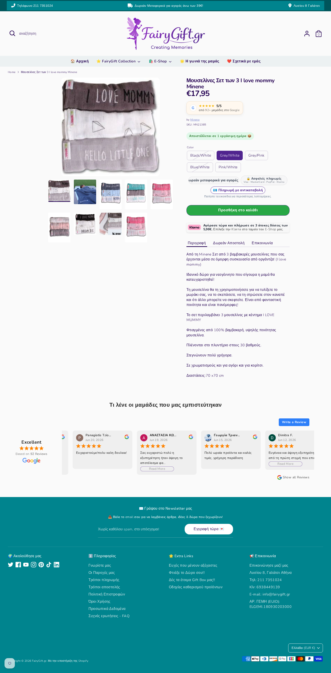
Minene (195, 119)
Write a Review (294, 422)
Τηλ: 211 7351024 (265, 579)
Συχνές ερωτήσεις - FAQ (109, 616)
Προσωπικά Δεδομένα (107, 608)
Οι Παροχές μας (101, 572)
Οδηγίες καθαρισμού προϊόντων (195, 587)
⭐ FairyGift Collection (116, 61)
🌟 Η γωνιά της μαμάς (199, 61)
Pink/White (228, 167)
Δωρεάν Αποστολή (229, 243)
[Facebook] (18, 564)
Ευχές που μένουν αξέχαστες (193, 565)
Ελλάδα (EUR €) (303, 648)
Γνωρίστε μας (99, 565)
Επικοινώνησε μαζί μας (268, 565)
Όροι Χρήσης (99, 601)
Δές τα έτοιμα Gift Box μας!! (192, 579)
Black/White (200, 155)
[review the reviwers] (115, 438)
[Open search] (12, 33)
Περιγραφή (197, 243)
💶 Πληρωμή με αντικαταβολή (238, 190)
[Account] (306, 33)
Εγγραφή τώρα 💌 (209, 529)
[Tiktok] (49, 564)
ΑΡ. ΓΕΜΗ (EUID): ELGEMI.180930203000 (270, 604)
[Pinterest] (41, 564)
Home (12, 72)
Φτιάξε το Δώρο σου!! (187, 572)
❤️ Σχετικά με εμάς (244, 61)
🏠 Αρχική (79, 61)
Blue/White (200, 167)
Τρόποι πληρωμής (104, 579)
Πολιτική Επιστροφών (106, 594)
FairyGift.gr (39, 661)
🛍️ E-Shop (158, 61)
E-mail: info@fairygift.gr (269, 594)
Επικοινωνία (262, 243)
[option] (110, 129)
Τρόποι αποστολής (104, 587)
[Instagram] (33, 564)
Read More (146, 469)
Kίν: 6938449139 (264, 587)
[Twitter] (10, 564)
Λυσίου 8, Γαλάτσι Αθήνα (270, 572)
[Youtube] (26, 564)
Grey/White (229, 155)
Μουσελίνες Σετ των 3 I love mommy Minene (49, 72)
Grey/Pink (256, 155)
